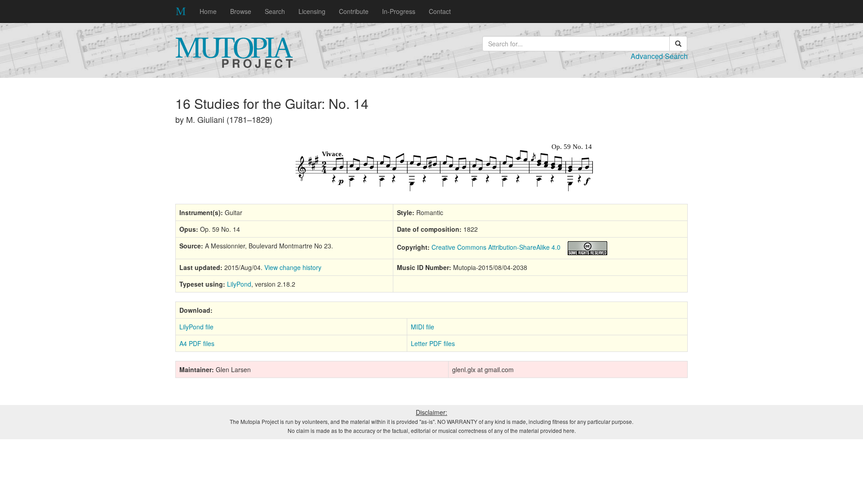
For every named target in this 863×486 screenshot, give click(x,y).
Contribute (354, 11)
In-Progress (398, 11)
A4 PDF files (196, 343)
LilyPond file (196, 326)
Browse (240, 11)
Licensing (311, 11)
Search (275, 11)
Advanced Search (659, 56)
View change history (292, 267)
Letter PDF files (433, 343)
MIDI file (422, 326)
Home (208, 11)
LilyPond (239, 283)
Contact (440, 11)
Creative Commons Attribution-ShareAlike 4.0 (496, 247)
